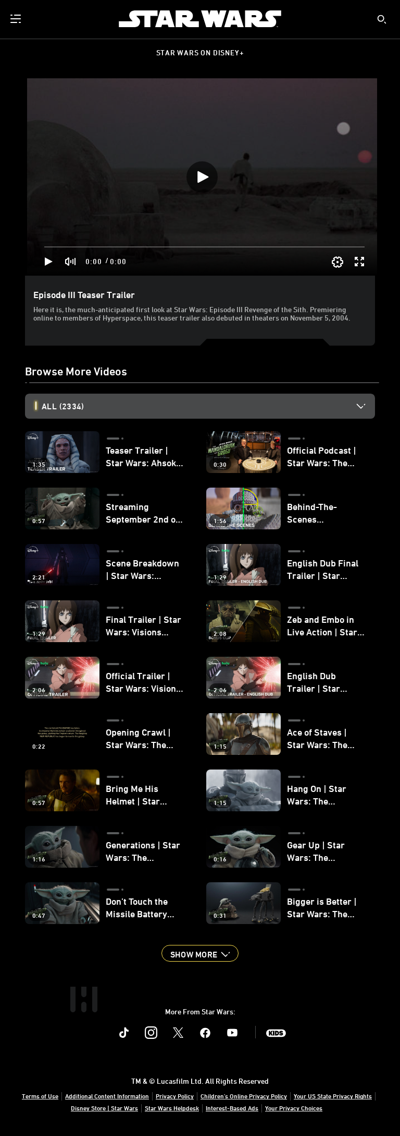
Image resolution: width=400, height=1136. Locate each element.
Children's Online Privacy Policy (244, 1095)
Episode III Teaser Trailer (84, 294)
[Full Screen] (360, 261)
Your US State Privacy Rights (333, 1095)
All (63, 406)
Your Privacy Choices (293, 1107)
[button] (200, 953)
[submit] (381, 19)
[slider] (204, 247)
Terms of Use (40, 1095)
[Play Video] (202, 177)
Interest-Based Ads (232, 1107)
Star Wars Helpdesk (172, 1107)
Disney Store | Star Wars (104, 1107)
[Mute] (71, 261)
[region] (202, 177)
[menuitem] (16, 18)
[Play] (49, 261)
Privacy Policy (175, 1095)
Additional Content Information (107, 1095)
